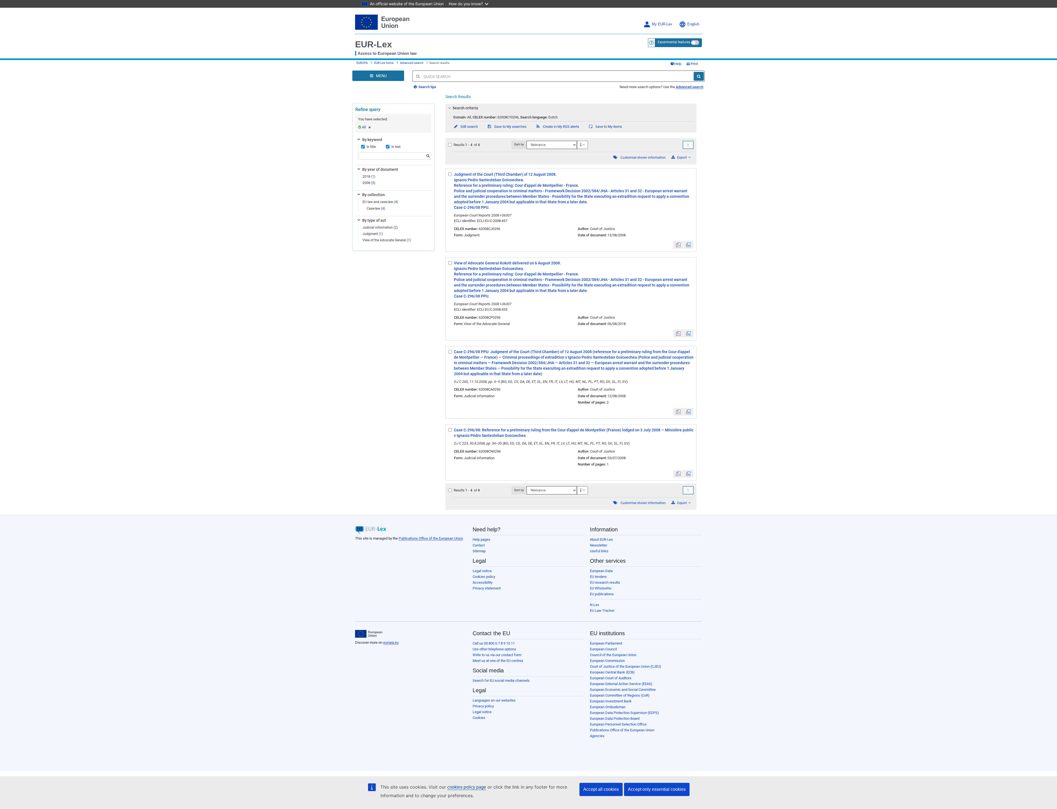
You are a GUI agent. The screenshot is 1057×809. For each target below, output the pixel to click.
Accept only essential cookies (657, 789)
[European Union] (368, 634)
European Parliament (606, 643)
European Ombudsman (607, 707)
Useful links (599, 551)
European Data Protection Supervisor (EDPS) (624, 713)
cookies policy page (466, 787)
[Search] (699, 76)
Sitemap (479, 551)
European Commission (607, 661)
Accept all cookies (601, 789)
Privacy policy (483, 706)
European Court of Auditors (610, 678)
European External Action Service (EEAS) (621, 684)
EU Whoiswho (600, 588)
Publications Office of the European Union (431, 538)
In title (371, 147)
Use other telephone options (494, 649)
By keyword (372, 139)
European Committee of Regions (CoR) (620, 695)
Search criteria (465, 108)
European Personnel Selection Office (618, 724)
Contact (479, 545)
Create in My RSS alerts (560, 127)
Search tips (427, 87)
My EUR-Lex (662, 24)
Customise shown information (643, 157)
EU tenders (598, 577)
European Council (603, 649)
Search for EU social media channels (501, 680)
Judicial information (380, 227)
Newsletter (598, 545)
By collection (373, 195)
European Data (601, 571)
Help (677, 64)
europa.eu (391, 642)
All (364, 127)
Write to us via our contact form (497, 655)
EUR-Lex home (384, 63)
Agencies (597, 736)
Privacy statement (487, 588)
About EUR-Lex (601, 539)
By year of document (380, 169)
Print (694, 64)
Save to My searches (510, 127)
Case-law (376, 208)
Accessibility (482, 582)
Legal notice (482, 571)
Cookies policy (484, 577)
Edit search (469, 127)
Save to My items (608, 127)
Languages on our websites (494, 700)
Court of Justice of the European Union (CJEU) (625, 666)
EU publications (602, 594)
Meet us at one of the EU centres (498, 661)
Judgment (373, 234)
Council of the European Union (613, 655)
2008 (369, 183)
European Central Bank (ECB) (612, 672)
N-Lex (594, 605)
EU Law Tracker (602, 610)
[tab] (571, 108)
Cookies (479, 718)
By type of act (374, 220)
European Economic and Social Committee (623, 690)
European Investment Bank (611, 701)
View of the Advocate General (387, 240)
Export (682, 157)
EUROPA (362, 63)
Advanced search (411, 63)
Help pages (481, 539)
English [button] (693, 24)
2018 (369, 176)
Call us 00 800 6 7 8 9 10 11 (494, 643)
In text (396, 147)
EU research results (605, 582)
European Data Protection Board (614, 718)
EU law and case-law (380, 202)
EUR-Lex (373, 44)
